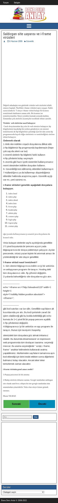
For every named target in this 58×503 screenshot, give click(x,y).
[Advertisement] (29, 73)
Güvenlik (30, 41)
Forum (6, 2)
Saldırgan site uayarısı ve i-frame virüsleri (27, 36)
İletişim (17, 2)
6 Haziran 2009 (15, 41)
